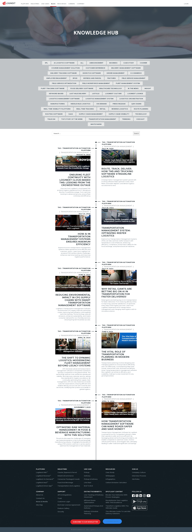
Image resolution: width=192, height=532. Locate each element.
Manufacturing (57, 104)
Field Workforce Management (96, 83)
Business (113, 63)
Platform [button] (25, 4)
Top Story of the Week (72, 119)
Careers (71, 4)
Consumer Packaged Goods (69, 479)
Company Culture (139, 472)
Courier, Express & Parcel (67, 472)
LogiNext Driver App (44, 486)
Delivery (87, 476)
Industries (35, 4)
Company (80, 4)
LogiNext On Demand (45, 479)
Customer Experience (95, 68)
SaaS (70, 114)
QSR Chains (136, 104)
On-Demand (101, 104)
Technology (141, 114)
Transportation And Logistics (69, 486)
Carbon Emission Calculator (116, 482)
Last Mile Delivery (78, 93)
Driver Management (116, 73)
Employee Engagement (56, 78)
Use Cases (45, 4)
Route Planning (141, 109)
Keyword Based (56, 93)
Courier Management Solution (65, 68)
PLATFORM (40, 469)
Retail (103, 109)
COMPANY (40, 491)
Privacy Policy (116, 529)
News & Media (42, 502)
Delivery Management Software (126, 68)
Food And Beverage (65, 482)
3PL (46, 63)
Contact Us (40, 498)
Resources (61, 4)
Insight (147, 88)
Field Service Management (134, 78)
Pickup (86, 472)
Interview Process (139, 476)
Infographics (110, 479)
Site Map (39, 505)
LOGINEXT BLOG (112, 521)
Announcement (96, 63)
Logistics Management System (100, 99)
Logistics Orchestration (131, 99)
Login (186, 4)
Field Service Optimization (64, 83)
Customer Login (64, 502)
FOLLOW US (137, 491)
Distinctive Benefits (93, 491)
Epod (75, 78)
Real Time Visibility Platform (57, 109)
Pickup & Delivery (91, 479)
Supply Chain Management (91, 114)
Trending (126, 119)
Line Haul (87, 482)
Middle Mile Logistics (80, 104)
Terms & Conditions (103, 529)
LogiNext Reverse (43, 476)
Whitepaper (110, 476)
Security (61, 512)
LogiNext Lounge (135, 93)
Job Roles (135, 479)
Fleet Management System (128, 83)
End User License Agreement (69, 505)
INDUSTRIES (62, 469)
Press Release (119, 104)
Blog (53, 4)
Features (111, 78)
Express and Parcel (92, 78)
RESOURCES (110, 469)
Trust (60, 498)
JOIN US (135, 469)
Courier (143, 63)
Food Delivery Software (81, 88)
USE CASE (88, 469)
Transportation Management (102, 119)
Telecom (51, 119)
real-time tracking (85, 109)
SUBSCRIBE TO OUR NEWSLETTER (85, 522)
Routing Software (53, 114)
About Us (39, 495)
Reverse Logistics (120, 109)
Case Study (128, 63)
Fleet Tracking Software (52, 88)
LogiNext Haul (42, 482)
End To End (88, 486)
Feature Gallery (63, 508)
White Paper (96, 124)
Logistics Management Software (64, 99)
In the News (133, 88)
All (82, 63)
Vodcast (140, 119)
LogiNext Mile (42, 472)
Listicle (95, 93)
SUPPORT (61, 491)
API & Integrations (64, 495)
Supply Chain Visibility (119, 114)
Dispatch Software (92, 73)
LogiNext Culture (113, 93)
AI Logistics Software (64, 63)
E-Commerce (136, 73)
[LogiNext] (9, 3)
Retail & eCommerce (66, 476)
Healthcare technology (110, 88)
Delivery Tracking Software (63, 73)
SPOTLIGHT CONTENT (114, 491)
